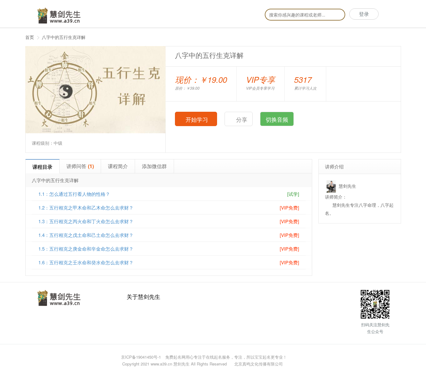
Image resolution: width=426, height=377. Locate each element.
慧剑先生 (347, 186)
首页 (29, 37)
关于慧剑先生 (143, 296)
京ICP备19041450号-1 (141, 357)
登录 (364, 13)
